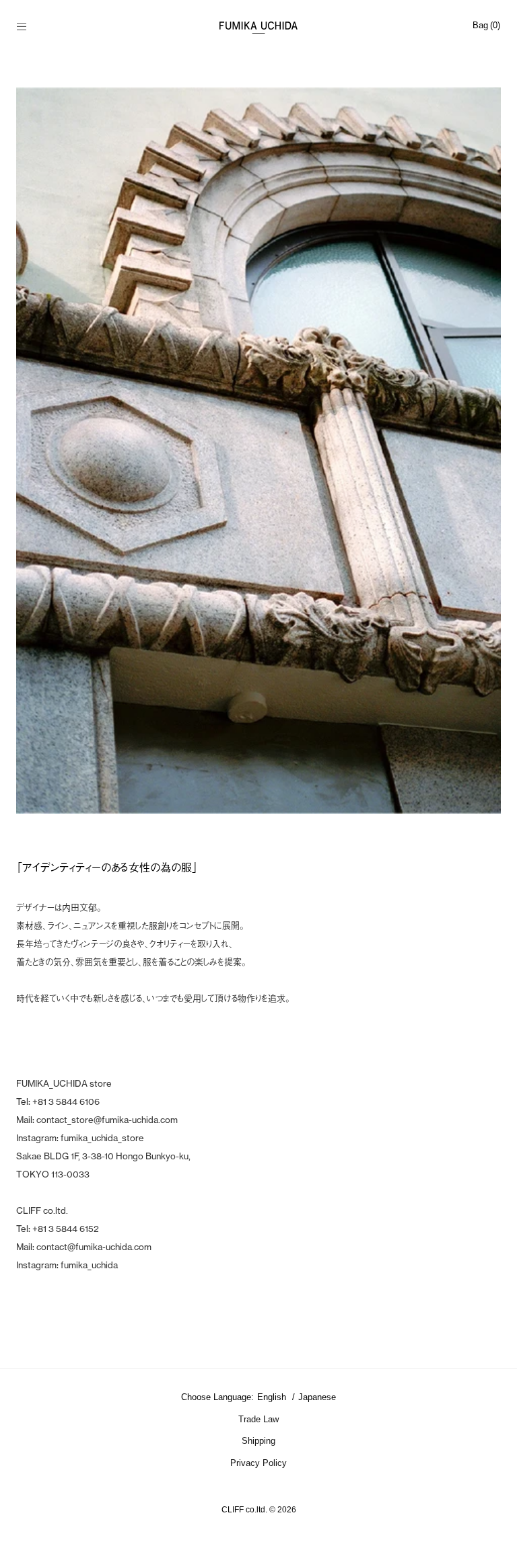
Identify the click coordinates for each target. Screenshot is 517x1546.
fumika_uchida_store (102, 1137)
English (273, 1397)
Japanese (317, 1397)
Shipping (258, 1441)
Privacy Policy (258, 1463)
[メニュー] (28, 28)
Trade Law (258, 1419)
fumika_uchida (89, 1265)
